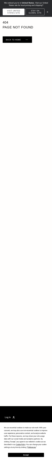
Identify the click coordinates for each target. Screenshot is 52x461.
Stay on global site (35, 12)
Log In (8, 417)
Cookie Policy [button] (20, 444)
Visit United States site (13, 12)
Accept (26, 455)
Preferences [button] (31, 447)
